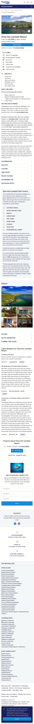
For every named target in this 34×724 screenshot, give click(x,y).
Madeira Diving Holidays (8, 589)
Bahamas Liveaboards (7, 620)
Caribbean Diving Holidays (8, 579)
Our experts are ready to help (17, 545)
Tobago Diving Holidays (8, 609)
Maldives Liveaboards (7, 633)
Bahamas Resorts (6, 655)
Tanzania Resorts (6, 678)
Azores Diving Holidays (7, 570)
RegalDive (5, 2)
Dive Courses (18, 688)
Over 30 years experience (17, 554)
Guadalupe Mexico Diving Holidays (11, 585)
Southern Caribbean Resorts (9, 676)
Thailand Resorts (6, 680)
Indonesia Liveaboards (7, 631)
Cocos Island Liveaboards (8, 626)
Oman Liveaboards (6, 635)
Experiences (26, 688)
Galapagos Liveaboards (8, 628)
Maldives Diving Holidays (8, 591)
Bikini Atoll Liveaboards (7, 622)
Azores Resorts (5, 653)
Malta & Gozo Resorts (7, 665)
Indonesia (6, 10)
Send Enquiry (17, 44)
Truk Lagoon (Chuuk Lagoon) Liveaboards (13, 646)
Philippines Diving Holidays (8, 598)
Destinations (24, 686)
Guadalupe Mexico (6, 630)
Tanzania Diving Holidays (8, 606)
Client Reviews (16, 686)
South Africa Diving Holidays (9, 604)
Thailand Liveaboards (7, 645)
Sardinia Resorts (5, 672)
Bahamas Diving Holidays (8, 572)
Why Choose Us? (6, 686)
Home (2, 10)
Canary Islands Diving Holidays (9, 577)
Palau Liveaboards (6, 637)
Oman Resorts (5, 668)
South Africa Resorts (7, 674)
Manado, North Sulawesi (17, 10)
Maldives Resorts (6, 663)
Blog (21, 690)
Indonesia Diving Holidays (8, 587)
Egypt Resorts (5, 659)
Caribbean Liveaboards (7, 624)
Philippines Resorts (6, 670)
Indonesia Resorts (6, 661)
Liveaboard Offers (6, 690)
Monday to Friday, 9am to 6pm (17, 536)
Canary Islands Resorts (7, 657)
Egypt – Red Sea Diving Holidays (10, 581)
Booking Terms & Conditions (9, 694)
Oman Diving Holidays (7, 596)
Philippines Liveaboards (8, 639)
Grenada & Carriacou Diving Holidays (11, 583)
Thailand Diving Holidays (8, 608)
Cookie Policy (14, 696)
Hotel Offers (15, 690)
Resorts (11, 688)
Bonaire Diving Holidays (7, 574)
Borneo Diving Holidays (7, 576)
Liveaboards (4, 688)
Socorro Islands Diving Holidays (10, 602)
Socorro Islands (5, 643)
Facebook (15, 523)
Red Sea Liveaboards (7, 641)
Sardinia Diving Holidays (8, 600)
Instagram (19, 523)
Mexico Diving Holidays (7, 594)
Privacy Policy (5, 696)
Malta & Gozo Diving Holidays (9, 593)
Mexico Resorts (5, 667)
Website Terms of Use (24, 694)
